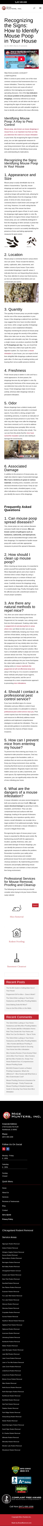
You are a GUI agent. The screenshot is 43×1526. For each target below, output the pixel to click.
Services (5, 1197)
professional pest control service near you (19, 712)
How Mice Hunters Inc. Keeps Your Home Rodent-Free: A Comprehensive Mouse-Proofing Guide (19, 1061)
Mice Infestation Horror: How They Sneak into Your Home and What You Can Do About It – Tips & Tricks (21, 1031)
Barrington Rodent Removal (11, 1262)
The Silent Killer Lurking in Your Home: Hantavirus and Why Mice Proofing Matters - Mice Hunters (21, 1026)
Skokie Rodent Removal (9, 1421)
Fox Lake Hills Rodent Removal (12, 1296)
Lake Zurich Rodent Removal (11, 1366)
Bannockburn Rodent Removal (12, 1258)
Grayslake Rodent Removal (11, 1312)
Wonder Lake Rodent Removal (12, 1446)
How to (16, 46)
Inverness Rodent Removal (10, 1333)
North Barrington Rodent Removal (13, 1391)
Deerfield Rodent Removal (10, 1283)
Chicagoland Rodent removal (11, 1271)
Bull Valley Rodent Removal (11, 1266)
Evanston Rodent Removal (10, 1291)
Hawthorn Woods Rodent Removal (13, 1321)
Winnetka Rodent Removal (10, 1441)
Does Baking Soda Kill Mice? (16, 1004)
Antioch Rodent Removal (10, 1248)
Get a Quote (6, 1215)
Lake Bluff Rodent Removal (11, 1354)
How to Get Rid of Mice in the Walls (18, 1008)
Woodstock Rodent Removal (11, 1450)
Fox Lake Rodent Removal (10, 1300)
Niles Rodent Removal (9, 1383)
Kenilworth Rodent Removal (11, 1341)
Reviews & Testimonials (10, 1201)
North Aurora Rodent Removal (11, 1387)
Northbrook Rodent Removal (11, 1396)
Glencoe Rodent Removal (10, 1304)
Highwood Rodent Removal (11, 1329)
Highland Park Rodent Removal (12, 1325)
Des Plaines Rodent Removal (11, 1287)
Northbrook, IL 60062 (9, 1129)
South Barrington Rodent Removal (13, 1425)
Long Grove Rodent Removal (11, 1375)
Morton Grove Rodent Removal (12, 1379)
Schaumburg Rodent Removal (11, 1416)
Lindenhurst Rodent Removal (11, 1371)
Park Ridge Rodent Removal (11, 1412)
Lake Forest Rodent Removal (11, 1358)
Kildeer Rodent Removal (10, 1346)
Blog (4, 1206)
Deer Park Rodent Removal (11, 1279)
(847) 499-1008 (7, 1137)
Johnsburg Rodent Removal (11, 1337)
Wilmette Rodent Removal (10, 1437)
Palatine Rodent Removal (10, 1408)
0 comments (23, 46)
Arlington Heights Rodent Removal (13, 1252)
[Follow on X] (3, 1149)
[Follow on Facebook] (7, 1149)
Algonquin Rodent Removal (11, 1244)
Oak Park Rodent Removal (10, 1404)
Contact (5, 1210)
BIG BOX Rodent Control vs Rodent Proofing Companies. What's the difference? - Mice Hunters (19, 1071)
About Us (5, 1192)
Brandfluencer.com (24, 1523)
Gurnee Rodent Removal (10, 1316)
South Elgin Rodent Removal (11, 1429)
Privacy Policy (7, 1219)
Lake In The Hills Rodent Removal (13, 1362)
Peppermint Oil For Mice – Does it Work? (20, 994)
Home (4, 1188)
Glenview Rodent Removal (10, 1308)
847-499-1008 (22, 2)
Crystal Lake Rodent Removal (11, 1275)
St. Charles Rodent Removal (11, 1433)
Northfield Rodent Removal (10, 1400)
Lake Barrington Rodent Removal (12, 1350)
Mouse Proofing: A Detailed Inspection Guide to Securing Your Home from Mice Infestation (19, 1046)
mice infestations (20, 683)
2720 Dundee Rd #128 (10, 1127)
